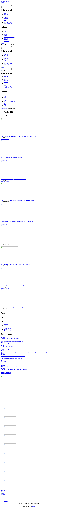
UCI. (33, 506)
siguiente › (6, 324)
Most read (6, 329)
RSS (5, 20)
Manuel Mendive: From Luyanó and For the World (13, 356)
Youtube (6, 13)
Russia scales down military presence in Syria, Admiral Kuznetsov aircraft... (19, 307)
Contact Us (6, 41)
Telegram (6, 18)
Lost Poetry (3, 364)
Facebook (6, 17)
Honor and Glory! (5, 349)
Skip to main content (5, 1)
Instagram (6, 14)
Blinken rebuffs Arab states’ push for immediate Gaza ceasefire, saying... (18, 200)
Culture (5, 35)
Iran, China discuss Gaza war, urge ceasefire (11, 157)
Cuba (5, 31)
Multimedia (6, 39)
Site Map (6, 501)
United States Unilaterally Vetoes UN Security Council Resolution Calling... (19, 136)
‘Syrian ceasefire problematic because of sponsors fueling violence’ (17, 264)
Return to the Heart (5, 361)
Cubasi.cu (3, 494)
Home (5, 30)
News (5, 108)
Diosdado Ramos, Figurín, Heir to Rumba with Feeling (14, 369)
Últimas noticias (7, 328)
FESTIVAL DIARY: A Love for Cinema (10, 366)
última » (5, 325)
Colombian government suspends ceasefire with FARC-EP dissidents (17, 221)
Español (11, 23)
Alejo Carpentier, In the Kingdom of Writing (11, 358)
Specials (6, 38)
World (5, 33)
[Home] (3, 2)
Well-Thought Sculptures (7, 346)
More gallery (4, 490)
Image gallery (6, 373)
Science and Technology (9, 37)
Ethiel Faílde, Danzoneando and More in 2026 (12, 341)
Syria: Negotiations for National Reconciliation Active (13, 285)
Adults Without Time (6, 343)
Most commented (8, 330)
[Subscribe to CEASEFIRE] (8, 492)
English (10, 22)
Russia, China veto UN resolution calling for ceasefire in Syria (15, 243)
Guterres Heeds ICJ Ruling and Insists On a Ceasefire (13, 179)
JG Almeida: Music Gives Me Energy (10, 338)
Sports (5, 34)
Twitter (5, 16)
